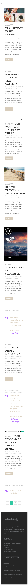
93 (20, 38)
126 (20, 197)
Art (15, 276)
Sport (16, 86)
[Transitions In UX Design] (14, 15)
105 (16, 88)
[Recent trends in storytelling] (14, 174)
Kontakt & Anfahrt (8, 566)
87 (16, 278)
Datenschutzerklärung (9, 565)
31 (20, 392)
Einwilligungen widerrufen (10, 577)
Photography (18, 356)
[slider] (22, 119)
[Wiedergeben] (5, 119)
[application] (14, 119)
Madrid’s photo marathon (13, 350)
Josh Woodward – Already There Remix (13, 442)
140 (20, 137)
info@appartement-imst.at (10, 551)
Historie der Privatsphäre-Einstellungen (13, 574)
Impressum (6, 563)
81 (7, 314)
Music (16, 135)
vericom (7, 39)
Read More (9, 59)
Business (17, 196)
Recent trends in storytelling (15, 190)
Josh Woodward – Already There (13, 128)
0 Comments (13, 39)
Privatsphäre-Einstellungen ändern (12, 570)
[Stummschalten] (21, 119)
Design (16, 37)
